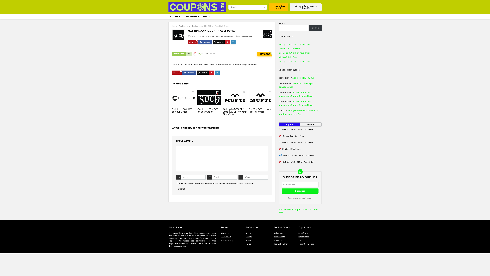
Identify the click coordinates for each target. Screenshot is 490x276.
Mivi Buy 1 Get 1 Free (288, 57)
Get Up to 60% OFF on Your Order (182, 110)
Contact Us (226, 236)
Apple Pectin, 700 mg (303, 77)
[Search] (264, 7)
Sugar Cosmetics (306, 244)
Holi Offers (278, 233)
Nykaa (248, 244)
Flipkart (249, 236)
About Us (225, 233)
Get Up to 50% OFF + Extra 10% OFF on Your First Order (235, 112)
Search (282, 23)
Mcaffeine (303, 233)
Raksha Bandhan (281, 244)
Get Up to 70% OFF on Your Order (294, 61)
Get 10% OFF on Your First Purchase (260, 110)
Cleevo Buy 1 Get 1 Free (289, 48)
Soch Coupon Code (244, 36)
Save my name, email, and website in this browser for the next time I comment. (217, 183)
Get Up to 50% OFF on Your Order (207, 110)
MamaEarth (303, 236)
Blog (206, 16)
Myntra (249, 240)
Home (174, 26)
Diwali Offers (279, 236)
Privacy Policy (227, 240)
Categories (190, 16)
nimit (193, 36)
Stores (174, 16)
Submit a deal (280, 7)
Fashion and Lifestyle (188, 26)
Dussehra (278, 240)
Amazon (249, 233)
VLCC (300, 240)
